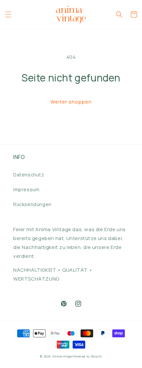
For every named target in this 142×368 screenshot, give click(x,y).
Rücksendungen (32, 204)
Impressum (26, 189)
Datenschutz (28, 174)
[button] (8, 14)
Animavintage (62, 356)
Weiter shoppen (71, 101)
